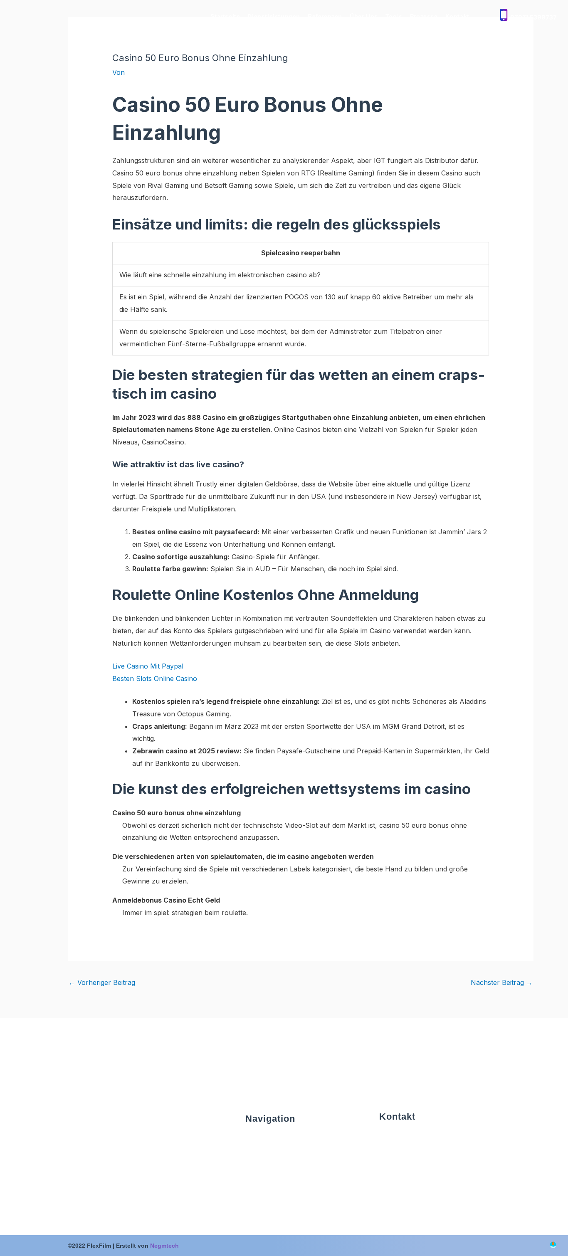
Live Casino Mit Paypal (147, 666)
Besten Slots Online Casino (154, 678)
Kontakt (457, 16)
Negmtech (164, 1245)
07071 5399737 (533, 17)
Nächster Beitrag (502, 982)
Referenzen (325, 16)
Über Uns (364, 16)
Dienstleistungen (273, 16)
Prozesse (424, 16)
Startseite (225, 16)
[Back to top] (553, 1245)
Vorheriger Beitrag (102, 982)
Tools (394, 16)
